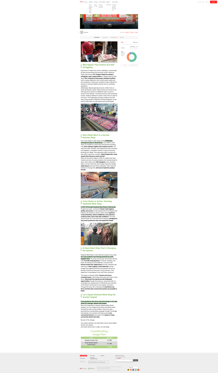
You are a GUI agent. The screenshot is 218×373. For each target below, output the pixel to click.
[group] (213, 2)
